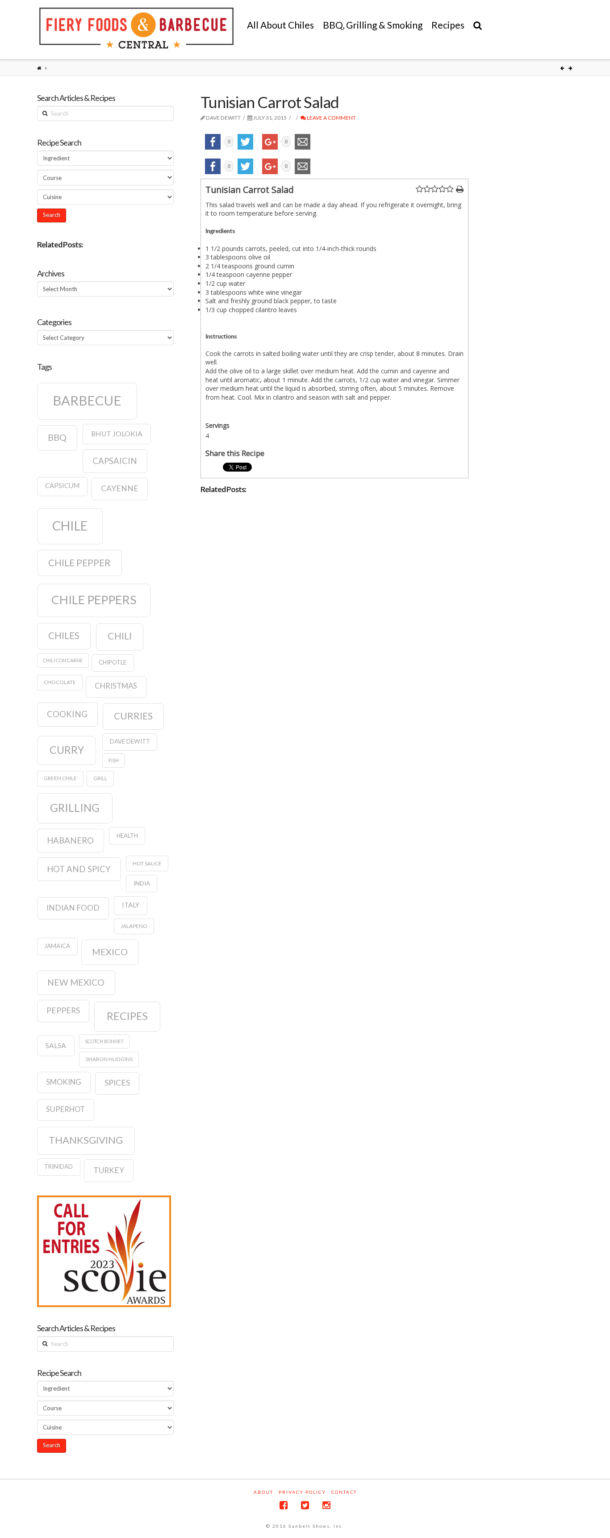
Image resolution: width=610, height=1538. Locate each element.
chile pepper (79, 562)
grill (100, 778)
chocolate (60, 682)
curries (133, 715)
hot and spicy (79, 869)
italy (130, 905)
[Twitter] (305, 1505)
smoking (63, 1082)
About (263, 1492)
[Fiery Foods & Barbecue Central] (136, 28)
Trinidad (58, 1166)
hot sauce (147, 863)
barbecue (87, 400)
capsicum (62, 485)
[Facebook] (284, 1505)
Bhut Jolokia (116, 434)
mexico (110, 951)
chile (70, 525)
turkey (108, 1170)
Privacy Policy (302, 1492)
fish (114, 760)
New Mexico (75, 982)
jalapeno (134, 926)
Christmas (116, 685)
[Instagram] (326, 1505)
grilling (75, 807)
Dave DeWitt (130, 741)
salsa (56, 1045)
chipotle (112, 662)
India (142, 883)
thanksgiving (86, 1140)
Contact (344, 1492)
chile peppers (93, 600)
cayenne (119, 488)
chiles (63, 635)
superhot (65, 1109)
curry (67, 750)
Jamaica (57, 945)
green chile (60, 778)
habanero (70, 840)
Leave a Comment (331, 117)
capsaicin (114, 461)
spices (117, 1082)
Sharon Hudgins (109, 1059)
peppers (63, 1010)
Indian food (73, 907)
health (127, 835)
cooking (67, 714)
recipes (127, 1016)
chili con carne (63, 660)
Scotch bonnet (104, 1041)
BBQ (57, 437)
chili (120, 636)
